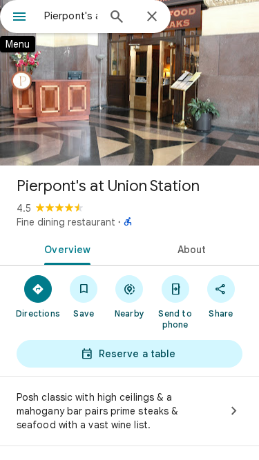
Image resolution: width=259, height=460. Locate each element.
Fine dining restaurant (66, 222)
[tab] (65, 248)
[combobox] (70, 16)
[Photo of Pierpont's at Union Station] (129, 83)
